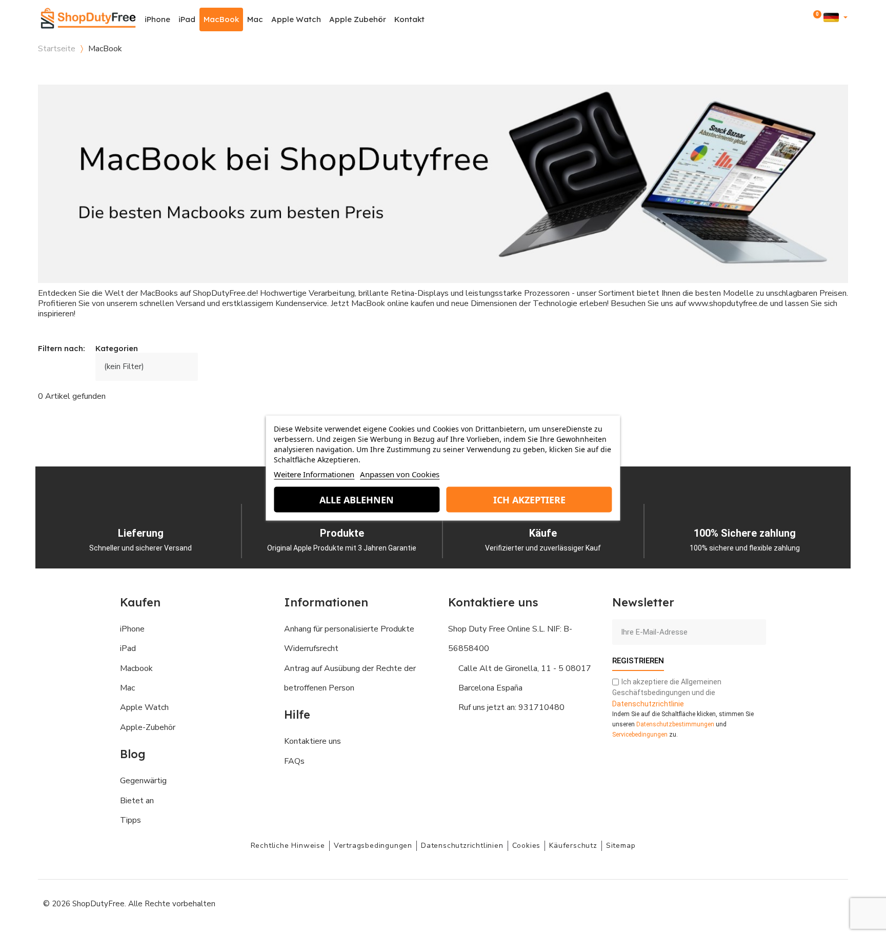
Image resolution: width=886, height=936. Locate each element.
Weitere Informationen (314, 474)
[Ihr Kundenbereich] (801, 19)
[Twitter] (809, 902)
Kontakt (409, 19)
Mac (255, 19)
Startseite (56, 49)
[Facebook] (740, 902)
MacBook (221, 19)
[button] (787, 20)
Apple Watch (296, 19)
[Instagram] (763, 902)
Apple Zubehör (357, 19)
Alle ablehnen (356, 500)
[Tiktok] (832, 902)
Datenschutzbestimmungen (675, 724)
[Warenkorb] (815, 19)
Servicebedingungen (640, 734)
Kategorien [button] (116, 348)
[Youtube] (786, 902)
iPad (186, 19)
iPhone (157, 19)
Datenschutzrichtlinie (648, 704)
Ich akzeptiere (529, 500)
